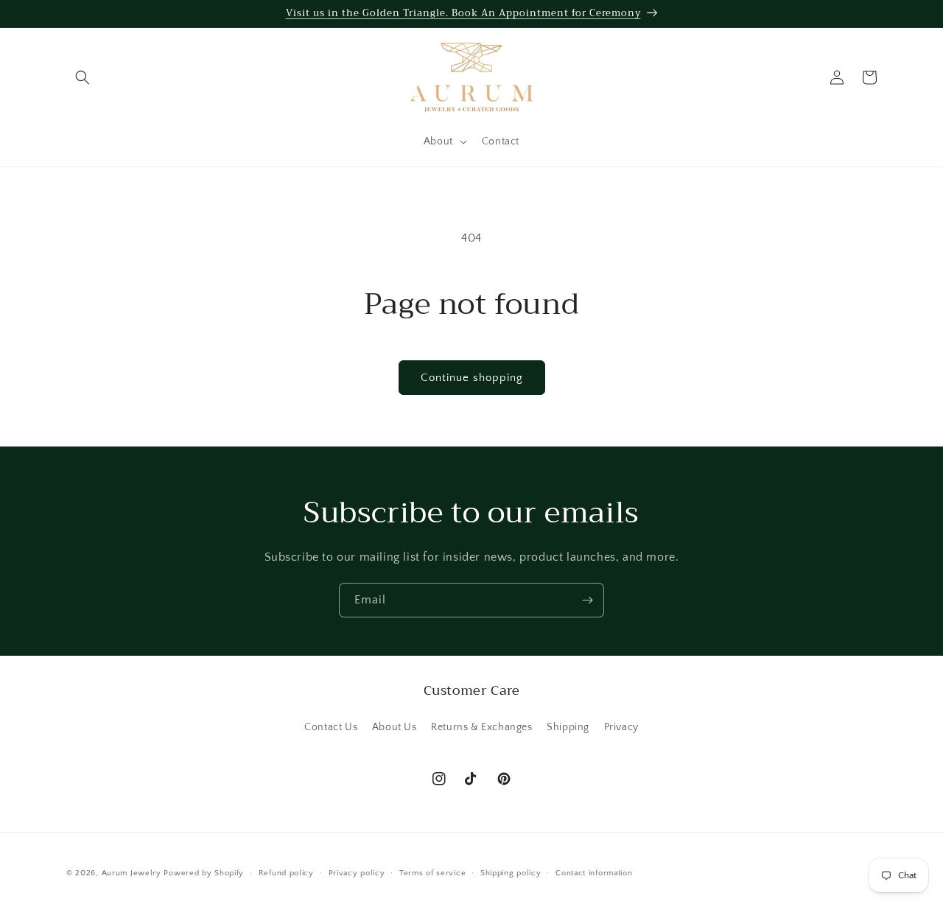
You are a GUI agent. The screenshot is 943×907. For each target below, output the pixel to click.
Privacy (621, 727)
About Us (394, 727)
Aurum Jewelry (133, 873)
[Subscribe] (587, 600)
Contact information (593, 873)
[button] (82, 77)
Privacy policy (357, 873)
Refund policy (286, 873)
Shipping (568, 727)
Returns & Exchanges (481, 727)
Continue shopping (472, 377)
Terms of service (432, 873)
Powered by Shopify (204, 873)
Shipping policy (510, 873)
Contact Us (330, 727)
